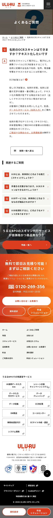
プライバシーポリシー (12, 491)
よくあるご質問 (17, 37)
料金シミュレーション (39, 511)
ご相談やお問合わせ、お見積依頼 (25, 132)
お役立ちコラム (33, 341)
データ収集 (14, 404)
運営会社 (31, 485)
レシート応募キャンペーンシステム (39, 385)
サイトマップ (9, 485)
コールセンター (39, 413)
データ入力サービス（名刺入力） (25, 109)
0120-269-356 (30, 286)
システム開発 (14, 431)
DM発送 (14, 413)
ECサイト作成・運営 (39, 422)
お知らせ (30, 335)
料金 (4, 352)
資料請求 (14, 511)
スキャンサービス (9, 341)
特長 (4, 335)
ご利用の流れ (7, 358)
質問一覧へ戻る (26, 150)
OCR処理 (39, 404)
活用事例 (5, 347)
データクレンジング (39, 394)
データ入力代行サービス (14, 394)
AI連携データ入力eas (13, 385)
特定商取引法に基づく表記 (26, 496)
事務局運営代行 (13, 422)
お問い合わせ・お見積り (26, 301)
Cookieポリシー (34, 491)
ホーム (5, 37)
